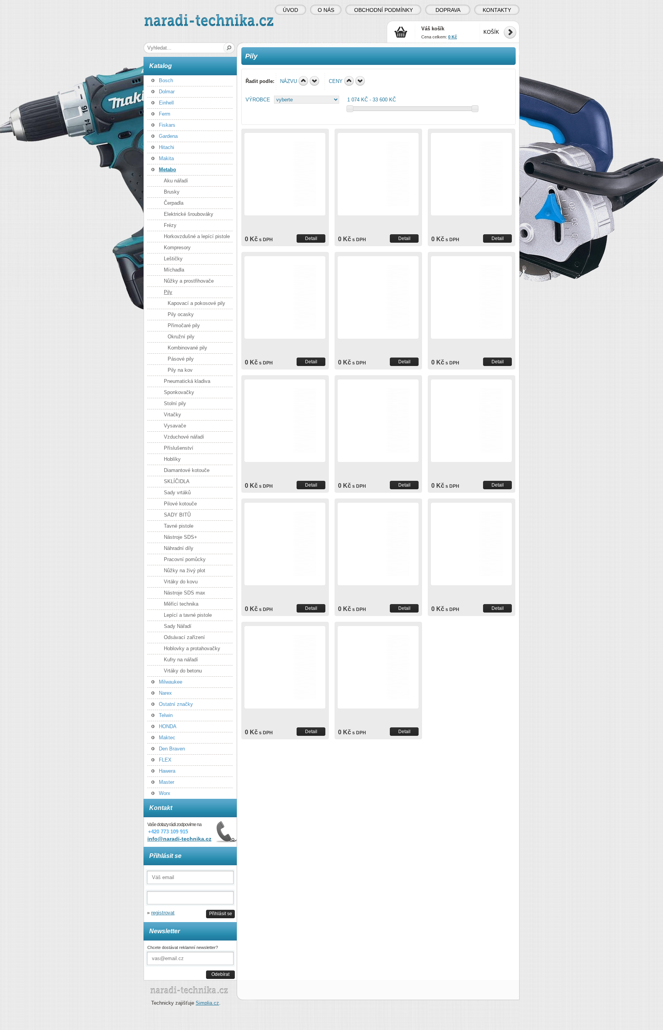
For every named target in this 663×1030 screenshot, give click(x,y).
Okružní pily (181, 336)
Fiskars (167, 125)
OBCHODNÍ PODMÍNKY (383, 10)
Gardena (168, 136)
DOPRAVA (447, 10)
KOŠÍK (491, 32)
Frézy (170, 225)
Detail (311, 238)
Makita (166, 158)
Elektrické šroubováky (188, 214)
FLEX (165, 760)
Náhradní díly (178, 548)
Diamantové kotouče (186, 470)
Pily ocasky (181, 314)
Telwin (166, 715)
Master (166, 782)
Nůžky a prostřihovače (189, 281)
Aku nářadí (176, 181)
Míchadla (174, 270)
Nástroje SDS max (184, 593)
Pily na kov (180, 370)
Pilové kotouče (180, 504)
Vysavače (175, 426)
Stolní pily (175, 403)
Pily (168, 292)
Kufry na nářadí (181, 659)
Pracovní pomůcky (185, 559)
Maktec (167, 737)
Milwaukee (170, 682)
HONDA (167, 726)
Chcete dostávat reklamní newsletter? (182, 947)
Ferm (164, 114)
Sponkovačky (179, 392)
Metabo (167, 169)
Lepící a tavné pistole (188, 615)
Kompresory (177, 247)
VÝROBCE (258, 100)
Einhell (166, 103)
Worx (164, 793)
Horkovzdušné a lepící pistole (197, 236)
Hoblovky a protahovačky (192, 648)
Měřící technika (181, 604)
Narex (165, 693)
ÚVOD (290, 10)
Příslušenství (178, 448)
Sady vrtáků (177, 492)
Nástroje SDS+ (180, 537)
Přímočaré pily (184, 325)
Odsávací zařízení (184, 637)
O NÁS (326, 10)
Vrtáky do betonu (183, 671)
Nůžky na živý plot (184, 570)
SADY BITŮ (177, 515)
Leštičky (173, 259)
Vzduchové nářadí (184, 437)
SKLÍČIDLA (177, 481)
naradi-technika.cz (165, 17)
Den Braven (172, 749)
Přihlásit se (220, 913)
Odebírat (220, 974)
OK (229, 47)
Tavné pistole (178, 526)
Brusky (172, 192)
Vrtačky (172, 414)
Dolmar (167, 91)
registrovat (163, 913)
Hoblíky (172, 459)
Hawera (167, 771)
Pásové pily (181, 359)
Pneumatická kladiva (187, 381)
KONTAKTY (497, 10)
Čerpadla (173, 203)
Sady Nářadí (177, 626)
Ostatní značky (176, 704)
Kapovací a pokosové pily (196, 303)
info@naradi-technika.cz (179, 839)
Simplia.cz (207, 1003)
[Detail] (284, 174)
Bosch (166, 80)
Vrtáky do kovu (181, 582)
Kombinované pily (187, 348)
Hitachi (166, 147)
